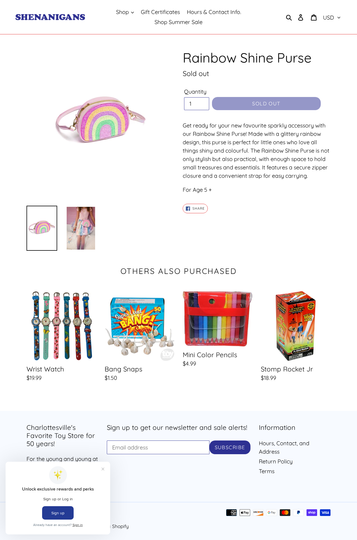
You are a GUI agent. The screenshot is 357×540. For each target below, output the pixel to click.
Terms (266, 471)
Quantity (195, 91)
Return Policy (276, 461)
